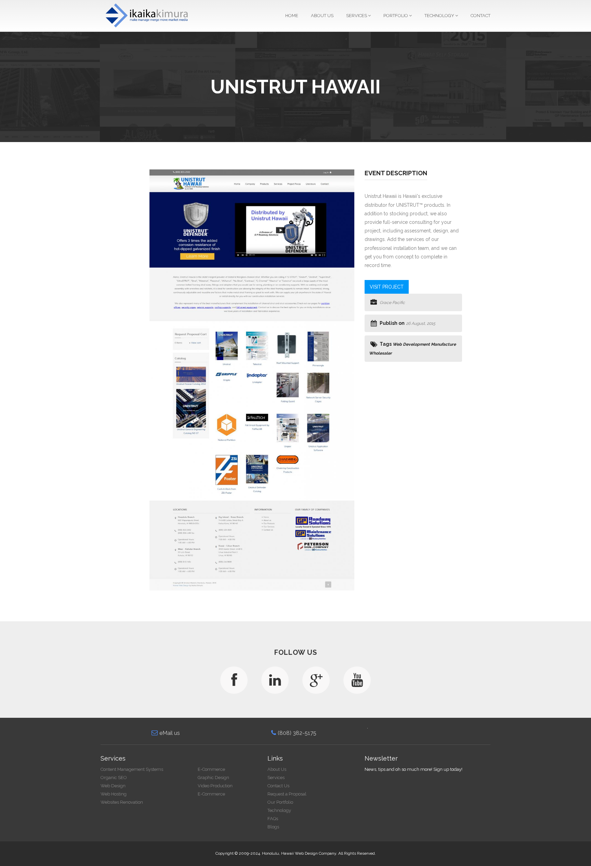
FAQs (272, 818)
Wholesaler (380, 353)
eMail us (169, 733)
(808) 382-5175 (297, 733)
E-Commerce (211, 769)
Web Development (411, 344)
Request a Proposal (286, 794)
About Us (322, 15)
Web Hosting (114, 794)
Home (291, 15)
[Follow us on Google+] (316, 680)
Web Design (113, 785)
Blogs (273, 826)
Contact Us (278, 785)
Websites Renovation (122, 802)
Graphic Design (213, 777)
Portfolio (396, 15)
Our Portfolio (280, 802)
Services (357, 15)
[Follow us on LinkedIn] (275, 680)
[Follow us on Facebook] (234, 680)
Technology (439, 15)
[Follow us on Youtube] (357, 680)
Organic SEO (114, 777)
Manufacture (443, 344)
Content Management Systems (132, 769)
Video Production (215, 785)
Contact (480, 15)
